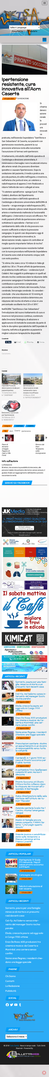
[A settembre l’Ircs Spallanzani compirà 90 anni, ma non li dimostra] (8, 773)
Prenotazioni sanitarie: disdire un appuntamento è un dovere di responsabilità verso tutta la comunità (31, 747)
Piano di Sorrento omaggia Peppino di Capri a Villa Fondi (6, 450)
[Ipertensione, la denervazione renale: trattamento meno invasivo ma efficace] (32, 378)
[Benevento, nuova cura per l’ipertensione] (11, 405)
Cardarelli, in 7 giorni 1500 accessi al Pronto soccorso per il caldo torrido (30, 760)
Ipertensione (26, 431)
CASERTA (30, 426)
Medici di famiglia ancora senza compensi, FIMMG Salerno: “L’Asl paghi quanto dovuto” (30, 823)
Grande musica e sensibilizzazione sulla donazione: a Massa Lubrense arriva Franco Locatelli (30, 838)
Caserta (17, 431)
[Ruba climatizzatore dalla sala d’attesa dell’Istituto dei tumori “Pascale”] (8, 799)
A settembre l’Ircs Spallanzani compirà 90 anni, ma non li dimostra (31, 772)
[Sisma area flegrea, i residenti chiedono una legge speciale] (8, 735)
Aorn (11, 431)
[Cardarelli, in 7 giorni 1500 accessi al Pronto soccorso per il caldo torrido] (8, 761)
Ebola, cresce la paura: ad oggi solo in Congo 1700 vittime (29, 708)
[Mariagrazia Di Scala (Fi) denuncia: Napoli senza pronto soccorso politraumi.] (11, 862)
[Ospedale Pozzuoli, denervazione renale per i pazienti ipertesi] (11, 378)
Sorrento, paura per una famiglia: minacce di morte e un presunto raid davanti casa (31, 684)
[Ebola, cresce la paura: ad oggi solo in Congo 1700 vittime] (8, 709)
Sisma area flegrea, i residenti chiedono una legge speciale (31, 733)
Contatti (9, 981)
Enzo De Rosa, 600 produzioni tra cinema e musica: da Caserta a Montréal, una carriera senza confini (31, 721)
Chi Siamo (10, 976)
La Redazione (23, 99)
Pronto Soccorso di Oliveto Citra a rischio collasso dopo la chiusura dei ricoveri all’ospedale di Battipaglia (30, 785)
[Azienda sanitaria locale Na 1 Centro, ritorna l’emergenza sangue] (8, 811)
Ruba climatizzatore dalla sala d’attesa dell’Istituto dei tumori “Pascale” (31, 798)
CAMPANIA (19, 426)
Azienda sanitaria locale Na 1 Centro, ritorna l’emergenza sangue (30, 810)
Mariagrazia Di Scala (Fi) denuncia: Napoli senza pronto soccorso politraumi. (31, 863)
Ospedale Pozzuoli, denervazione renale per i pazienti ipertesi (11, 388)
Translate (32, 31)
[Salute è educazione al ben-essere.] (11, 889)
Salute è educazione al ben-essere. (30, 887)
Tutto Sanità (14, 1046)
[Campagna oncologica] (11, 878)
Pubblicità (10, 990)
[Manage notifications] (44, 1073)
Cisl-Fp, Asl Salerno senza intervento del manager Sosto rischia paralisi (30, 696)
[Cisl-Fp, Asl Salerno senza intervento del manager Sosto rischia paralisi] (8, 697)
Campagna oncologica (30, 874)
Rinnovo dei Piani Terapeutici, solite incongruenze (40, 449)
